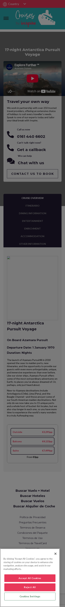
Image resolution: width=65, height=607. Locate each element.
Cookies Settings (30, 596)
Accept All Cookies (30, 578)
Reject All (30, 587)
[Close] (55, 554)
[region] (30, 578)
